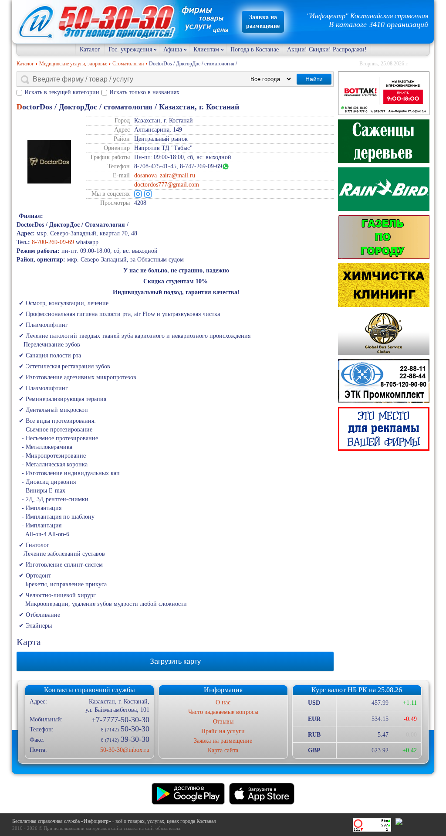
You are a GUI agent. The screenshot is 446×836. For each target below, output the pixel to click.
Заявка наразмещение (263, 21)
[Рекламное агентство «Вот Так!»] (383, 93)
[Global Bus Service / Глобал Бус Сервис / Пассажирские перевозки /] (383, 333)
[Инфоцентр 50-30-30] (383, 429)
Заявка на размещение (223, 740)
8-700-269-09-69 (53, 242)
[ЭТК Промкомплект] (383, 381)
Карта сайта (223, 750)
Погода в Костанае (254, 49)
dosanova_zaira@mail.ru (164, 175)
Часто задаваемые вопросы (223, 712)
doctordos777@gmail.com (166, 184)
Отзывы (223, 721)
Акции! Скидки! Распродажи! (327, 49)
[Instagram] (138, 194)
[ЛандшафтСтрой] (383, 141)
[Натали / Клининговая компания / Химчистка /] (383, 285)
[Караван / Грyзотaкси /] (383, 237)
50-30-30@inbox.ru (124, 750)
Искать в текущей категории (61, 92)
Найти (314, 78)
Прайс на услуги (223, 731)
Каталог (90, 49)
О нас (223, 702)
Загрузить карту (175, 661)
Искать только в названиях (144, 92)
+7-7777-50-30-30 (120, 720)
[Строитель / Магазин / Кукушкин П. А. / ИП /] (383, 189)
